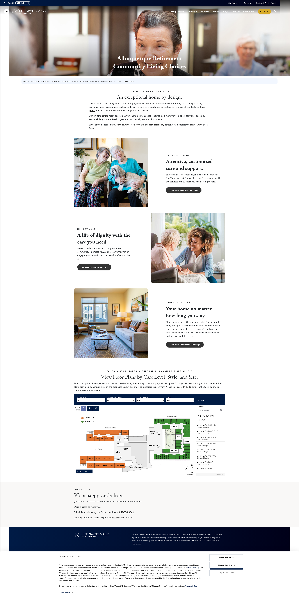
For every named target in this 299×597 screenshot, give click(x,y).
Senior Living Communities (39, 81)
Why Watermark (234, 3)
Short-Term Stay (155, 124)
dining (105, 115)
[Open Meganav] (6, 11)
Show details (64, 592)
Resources (248, 3)
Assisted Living (122, 124)
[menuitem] (234, 3)
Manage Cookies (225, 565)
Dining (216, 11)
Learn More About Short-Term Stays (185, 344)
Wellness (204, 11)
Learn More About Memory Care (94, 267)
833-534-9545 (23, 3)
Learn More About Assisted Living (184, 190)
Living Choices (177, 11)
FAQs (225, 11)
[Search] (275, 11)
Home (25, 81)
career (115, 517)
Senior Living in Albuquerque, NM (85, 81)
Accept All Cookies (226, 557)
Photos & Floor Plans (243, 11)
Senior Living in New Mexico (61, 81)
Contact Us (264, 11)
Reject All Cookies (226, 573)
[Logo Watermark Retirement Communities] (29, 12)
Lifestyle (192, 11)
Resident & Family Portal (266, 3)
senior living (196, 124)
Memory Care (137, 124)
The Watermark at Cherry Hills (110, 81)
